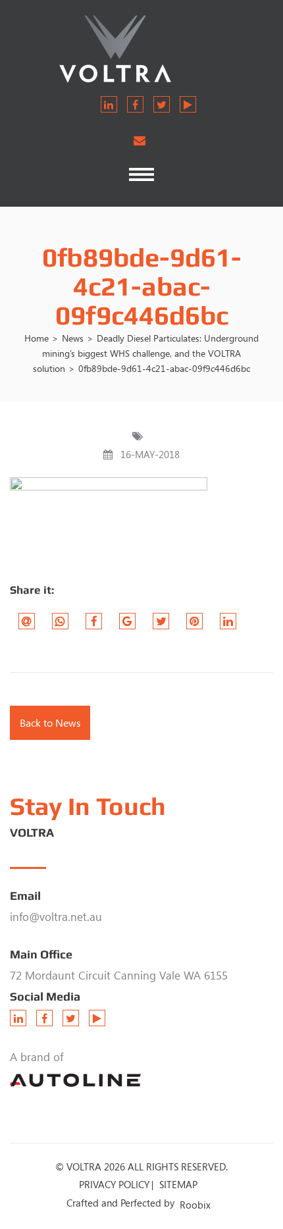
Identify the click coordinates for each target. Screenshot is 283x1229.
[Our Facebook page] (135, 104)
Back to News (50, 723)
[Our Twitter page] (161, 104)
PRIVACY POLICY (114, 1184)
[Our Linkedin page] (109, 104)
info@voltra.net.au (56, 916)
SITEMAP (178, 1184)
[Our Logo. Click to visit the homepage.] (141, 48)
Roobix (195, 1204)
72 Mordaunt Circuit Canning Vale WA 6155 (119, 975)
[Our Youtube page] (188, 104)
